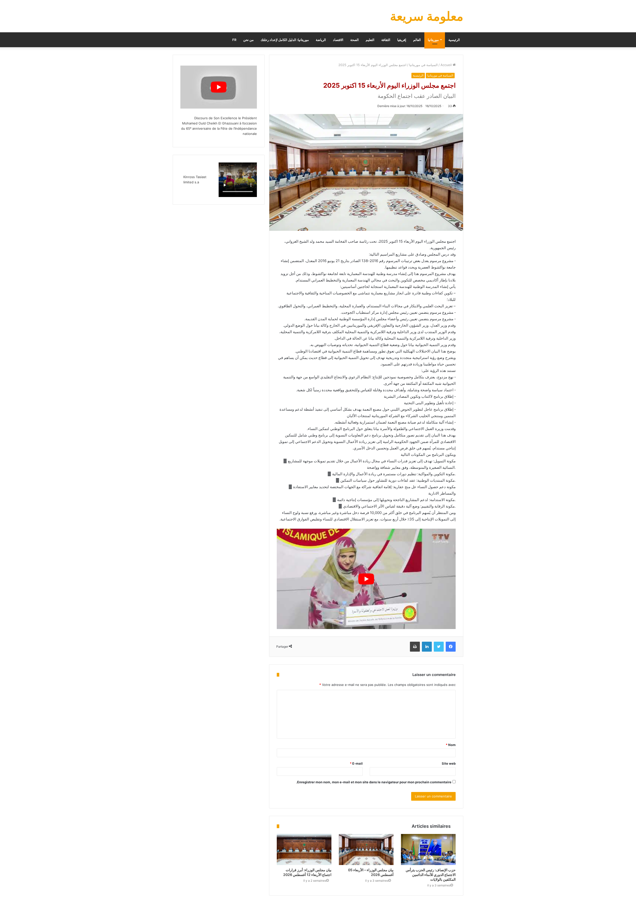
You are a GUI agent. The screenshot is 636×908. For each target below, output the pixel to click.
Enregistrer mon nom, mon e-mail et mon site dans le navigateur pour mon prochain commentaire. (373, 782)
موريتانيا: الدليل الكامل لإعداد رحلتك (285, 40)
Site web (449, 763)
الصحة (354, 40)
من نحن (248, 40)
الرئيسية (454, 40)
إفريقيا (401, 40)
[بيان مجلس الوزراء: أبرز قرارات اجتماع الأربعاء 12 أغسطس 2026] (304, 849)
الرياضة (321, 40)
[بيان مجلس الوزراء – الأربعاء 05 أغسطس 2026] (366, 849)
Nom (451, 745)
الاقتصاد (338, 40)
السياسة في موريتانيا (423, 65)
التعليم (370, 40)
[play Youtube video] (366, 579)
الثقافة (385, 40)
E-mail (356, 763)
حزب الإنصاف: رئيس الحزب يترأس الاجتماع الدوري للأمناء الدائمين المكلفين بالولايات (431, 874)
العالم (417, 40)
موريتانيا (433, 40)
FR (234, 40)
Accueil (446, 65)
